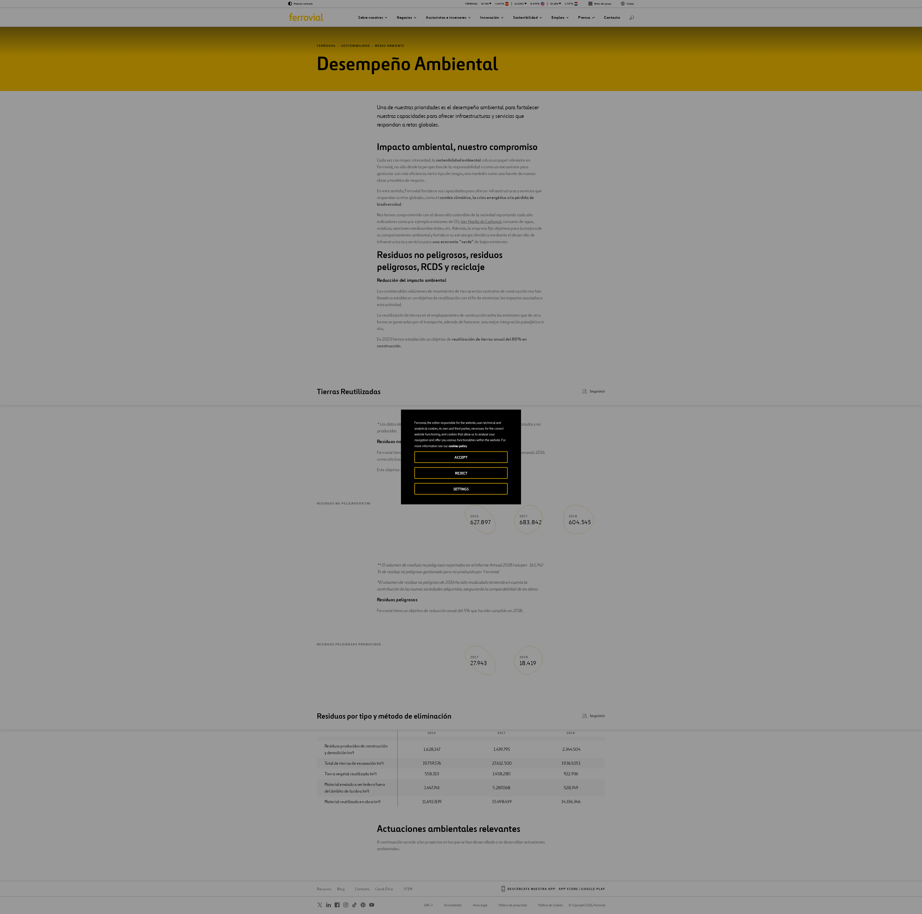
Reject (461, 473)
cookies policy (458, 446)
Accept (461, 457)
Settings (461, 489)
